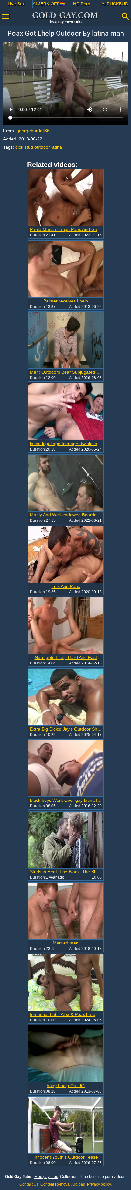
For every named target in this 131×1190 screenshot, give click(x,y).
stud (28, 147)
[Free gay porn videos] (65, 18)
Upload (78, 1184)
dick (19, 147)
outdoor (42, 147)
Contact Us (28, 1184)
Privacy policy (99, 1184)
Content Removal (55, 1184)
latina (56, 147)
